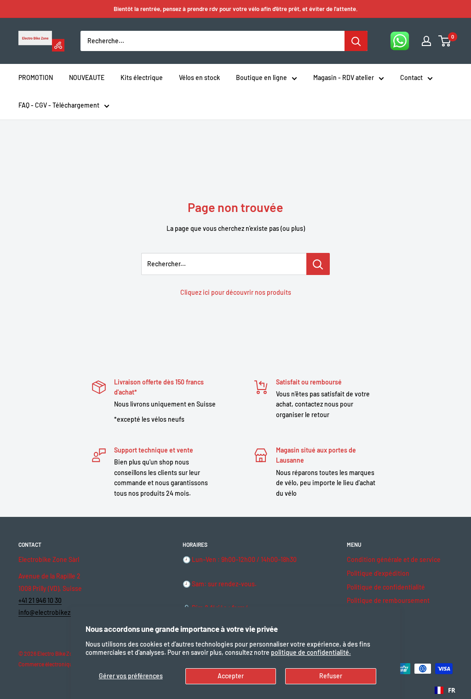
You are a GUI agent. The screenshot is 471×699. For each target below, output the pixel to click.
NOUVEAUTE (86, 77)
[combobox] (445, 690)
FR (451, 690)
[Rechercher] (356, 41)
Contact (411, 77)
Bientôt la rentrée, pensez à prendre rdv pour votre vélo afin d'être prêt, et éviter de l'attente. (236, 8)
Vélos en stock (199, 77)
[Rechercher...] (318, 264)
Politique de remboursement (388, 600)
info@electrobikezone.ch (54, 612)
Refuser (330, 676)
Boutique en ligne (261, 77)
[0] (445, 40)
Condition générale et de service (394, 559)
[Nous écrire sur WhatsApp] (400, 41)
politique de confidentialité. (311, 652)
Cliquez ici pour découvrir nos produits (235, 292)
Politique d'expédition (378, 573)
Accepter (231, 676)
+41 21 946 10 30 (40, 600)
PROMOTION (35, 77)
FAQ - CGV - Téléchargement (58, 105)
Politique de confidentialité (386, 587)
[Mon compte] (426, 41)
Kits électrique (142, 77)
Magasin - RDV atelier (343, 77)
